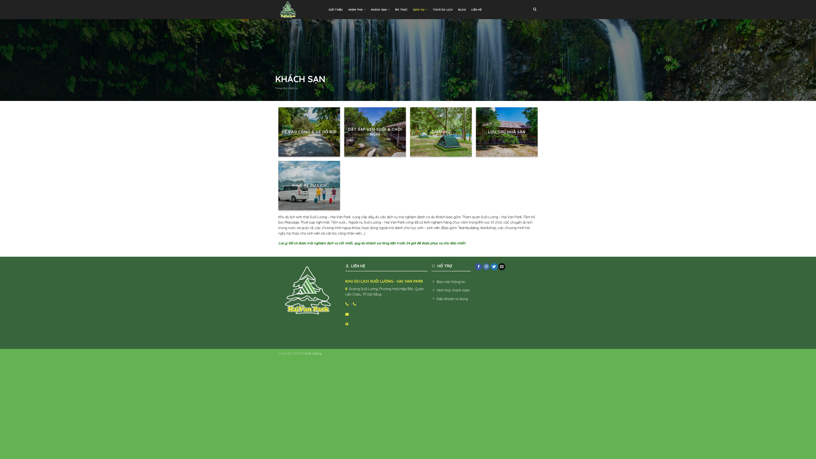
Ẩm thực (401, 9)
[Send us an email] (501, 266)
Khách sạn (379, 9)
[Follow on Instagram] (486, 266)
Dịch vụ (419, 9)
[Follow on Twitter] (494, 266)
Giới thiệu (336, 9)
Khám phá (355, 9)
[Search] (535, 9)
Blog (462, 9)
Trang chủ (281, 88)
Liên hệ (476, 9)
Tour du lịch (443, 9)
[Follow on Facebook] (478, 266)
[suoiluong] (299, 9)
